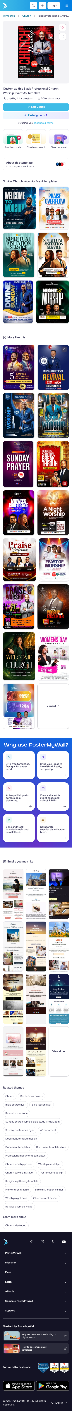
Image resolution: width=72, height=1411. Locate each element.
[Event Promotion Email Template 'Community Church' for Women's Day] (13, 1051)
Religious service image (18, 1206)
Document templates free (51, 1147)
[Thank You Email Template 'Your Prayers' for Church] (36, 999)
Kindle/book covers (31, 1096)
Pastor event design (51, 1172)
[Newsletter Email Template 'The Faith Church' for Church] (36, 894)
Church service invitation (19, 1172)
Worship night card (16, 1198)
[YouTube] (64, 1241)
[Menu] (67, 5)
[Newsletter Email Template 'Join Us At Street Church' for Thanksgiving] (13, 999)
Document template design (21, 1138)
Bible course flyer (15, 1104)
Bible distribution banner (49, 1189)
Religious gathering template (21, 1181)
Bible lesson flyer (41, 1104)
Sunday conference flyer (19, 1130)
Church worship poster (18, 1164)
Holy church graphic (17, 1189)
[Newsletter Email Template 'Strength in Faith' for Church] (13, 894)
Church (9, 1096)
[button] (62, 27)
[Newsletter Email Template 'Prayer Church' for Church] (36, 946)
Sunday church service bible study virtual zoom (32, 1121)
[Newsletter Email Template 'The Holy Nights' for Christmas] (59, 999)
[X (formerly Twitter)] (53, 1241)
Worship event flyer (49, 1164)
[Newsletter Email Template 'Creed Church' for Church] (59, 946)
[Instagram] (42, 1241)
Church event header (45, 1198)
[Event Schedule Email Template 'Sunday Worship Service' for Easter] (36, 1051)
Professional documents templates (25, 1155)
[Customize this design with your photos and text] (36, 52)
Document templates (17, 1147)
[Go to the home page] (4, 5)
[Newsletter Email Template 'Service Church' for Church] (13, 946)
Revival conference (16, 1113)
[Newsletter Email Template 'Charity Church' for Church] (59, 894)
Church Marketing (15, 1225)
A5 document (48, 1130)
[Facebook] (31, 1241)
